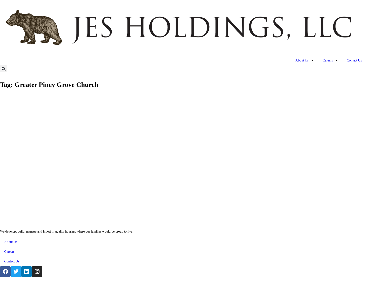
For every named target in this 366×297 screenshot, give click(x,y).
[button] (3, 68)
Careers (328, 60)
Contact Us (354, 60)
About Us (302, 60)
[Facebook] (5, 271)
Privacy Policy (131, 286)
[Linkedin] (26, 271)
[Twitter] (16, 271)
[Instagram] (37, 271)
